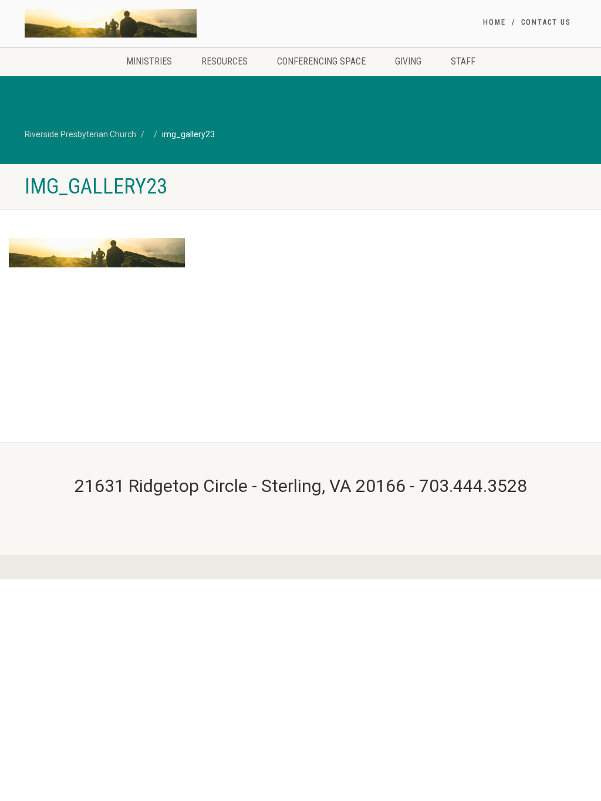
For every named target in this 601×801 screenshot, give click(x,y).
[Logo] (111, 23)
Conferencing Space (321, 61)
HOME (494, 22)
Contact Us (545, 22)
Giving (408, 61)
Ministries (149, 61)
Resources (224, 61)
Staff (463, 61)
